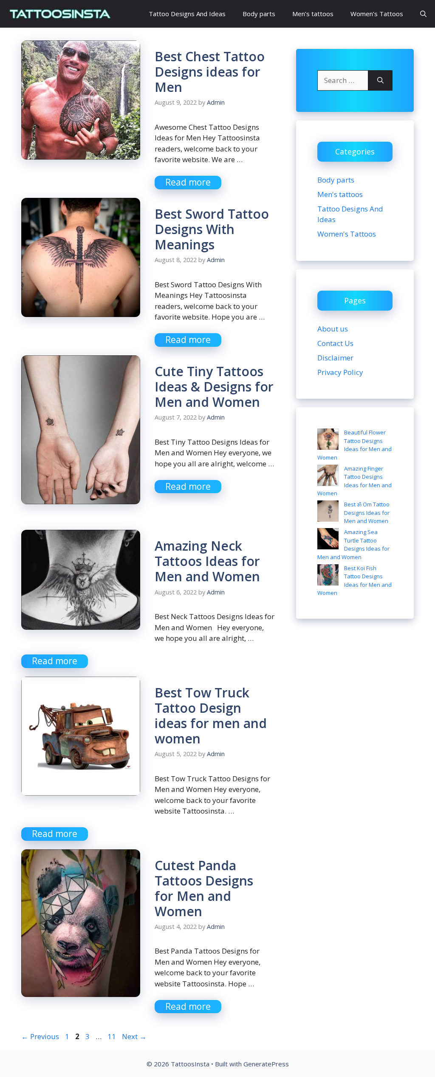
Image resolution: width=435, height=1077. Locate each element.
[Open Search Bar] (423, 14)
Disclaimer (335, 358)
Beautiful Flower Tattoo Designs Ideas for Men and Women (354, 445)
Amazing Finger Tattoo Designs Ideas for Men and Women (354, 481)
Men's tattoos (340, 194)
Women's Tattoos (346, 234)
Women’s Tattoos (376, 13)
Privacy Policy (340, 372)
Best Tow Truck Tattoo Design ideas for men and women (211, 715)
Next (134, 1036)
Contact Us (335, 343)
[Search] (380, 80)
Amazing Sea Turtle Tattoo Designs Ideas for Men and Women (353, 544)
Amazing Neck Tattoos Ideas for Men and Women (207, 561)
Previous (40, 1036)
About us (332, 329)
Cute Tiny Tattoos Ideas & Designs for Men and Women (214, 387)
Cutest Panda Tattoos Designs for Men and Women (204, 888)
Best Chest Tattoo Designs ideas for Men (210, 72)
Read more (188, 182)
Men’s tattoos (312, 13)
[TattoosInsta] (60, 14)
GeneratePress (266, 1064)
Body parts (259, 13)
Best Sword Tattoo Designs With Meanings (212, 229)
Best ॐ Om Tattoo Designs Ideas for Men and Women (367, 512)
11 (112, 1036)
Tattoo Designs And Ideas (187, 13)
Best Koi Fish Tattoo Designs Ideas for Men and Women (354, 580)
